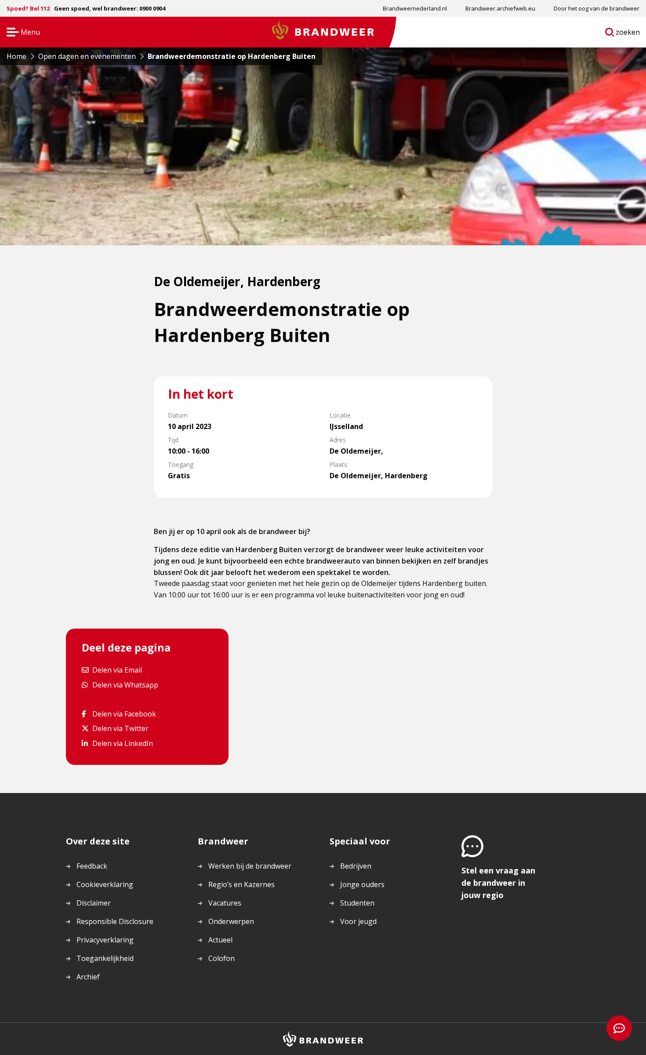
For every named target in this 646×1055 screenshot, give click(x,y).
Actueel (220, 940)
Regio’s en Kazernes (241, 884)
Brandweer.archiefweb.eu (500, 8)
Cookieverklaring (104, 884)
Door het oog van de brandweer (596, 8)
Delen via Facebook (124, 714)
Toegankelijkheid (105, 958)
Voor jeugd (358, 921)
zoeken (628, 34)
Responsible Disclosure (114, 921)
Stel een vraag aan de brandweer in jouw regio (498, 882)
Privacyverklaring (105, 940)
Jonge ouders (362, 884)
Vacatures (224, 903)
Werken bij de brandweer (249, 866)
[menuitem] (415, 8)
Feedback (91, 866)
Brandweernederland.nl (415, 8)
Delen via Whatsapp (125, 685)
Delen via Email (117, 670)
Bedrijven (355, 866)
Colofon (221, 958)
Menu (20, 32)
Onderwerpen (231, 921)
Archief (88, 977)
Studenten (357, 903)
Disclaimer (93, 903)
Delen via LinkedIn (122, 743)
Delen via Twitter (120, 728)
